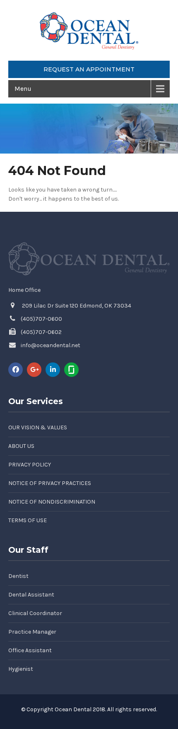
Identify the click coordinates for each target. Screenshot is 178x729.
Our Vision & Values (37, 427)
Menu (22, 88)
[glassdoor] (71, 369)
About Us (21, 446)
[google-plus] (34, 369)
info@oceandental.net (50, 345)
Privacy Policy (29, 464)
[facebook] (15, 369)
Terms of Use (27, 520)
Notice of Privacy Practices (49, 483)
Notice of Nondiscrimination (51, 501)
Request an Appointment (89, 69)
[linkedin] (53, 369)
